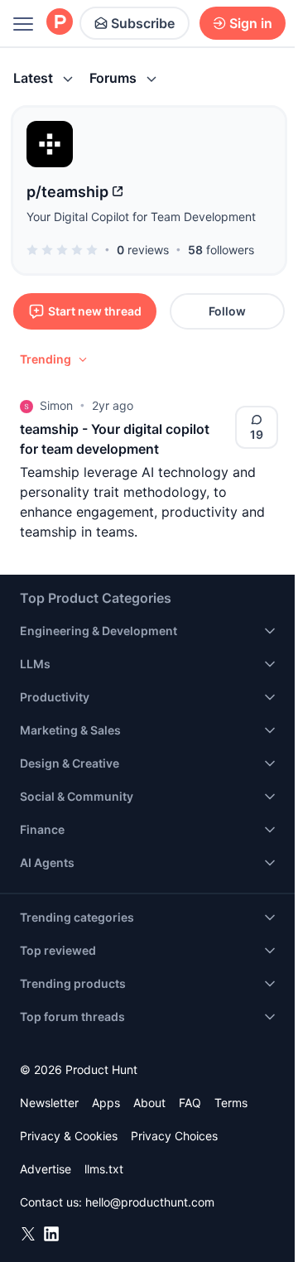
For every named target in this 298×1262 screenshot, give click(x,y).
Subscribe (143, 23)
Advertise (45, 1169)
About (149, 1103)
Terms (231, 1103)
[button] (54, 359)
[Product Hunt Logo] (59, 22)
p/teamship (67, 191)
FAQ (190, 1103)
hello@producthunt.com (149, 1202)
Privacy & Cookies (69, 1136)
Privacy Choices (174, 1136)
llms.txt (103, 1169)
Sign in (250, 23)
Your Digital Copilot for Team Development (141, 217)
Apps (106, 1103)
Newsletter (49, 1103)
